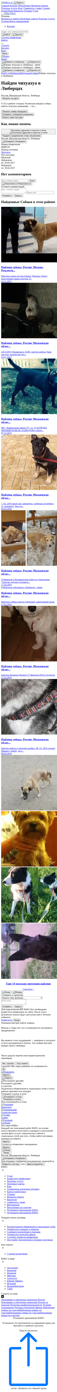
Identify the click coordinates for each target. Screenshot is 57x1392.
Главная (5, 5)
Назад (16, 1020)
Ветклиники (24, 5)
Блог (20, 8)
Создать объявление (11, 37)
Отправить (7, 196)
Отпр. (32, 181)
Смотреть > (28, 989)
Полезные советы (29, 18)
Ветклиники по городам (19, 1207)
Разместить (6, 1020)
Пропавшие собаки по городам (24, 1313)
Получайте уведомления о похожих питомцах (30, 1240)
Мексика (11, 1275)
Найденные (25, 73)
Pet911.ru (5, 73)
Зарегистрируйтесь (35, 1164)
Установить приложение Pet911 (22, 1210)
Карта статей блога (16, 1191)
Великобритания (15, 1286)
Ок (3, 1069)
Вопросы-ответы (39, 5)
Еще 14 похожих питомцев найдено (28, 983)
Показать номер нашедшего (14, 111)
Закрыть (18, 196)
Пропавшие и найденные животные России (23, 1299)
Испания (11, 1283)
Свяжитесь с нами (32, 8)
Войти (4, 40)
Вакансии (18, 11)
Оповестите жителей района (21, 1234)
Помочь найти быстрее (12, 117)
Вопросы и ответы (10, 18)
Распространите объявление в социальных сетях (31, 1226)
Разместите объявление (18, 1178)
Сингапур (12, 1278)
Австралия (12, 1268)
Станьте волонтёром (17, 1254)
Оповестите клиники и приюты (23, 1229)
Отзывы (28, 11)
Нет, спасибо (8, 1063)
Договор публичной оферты (28, 1307)
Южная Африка (15, 1281)
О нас (35, 11)
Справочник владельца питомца (23, 1189)
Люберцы (15, 73)
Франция (11, 1273)
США (10, 1289)
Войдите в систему (10, 1164)
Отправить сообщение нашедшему (17, 114)
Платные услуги (9, 8)
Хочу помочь (22, 1063)
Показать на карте (10, 98)
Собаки (35, 73)
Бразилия (11, 1270)
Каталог (14, 5)
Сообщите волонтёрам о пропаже (23, 1232)
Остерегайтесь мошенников (15, 21)
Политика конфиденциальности (26, 1305)
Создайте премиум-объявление (22, 1237)
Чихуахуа (5, 152)
